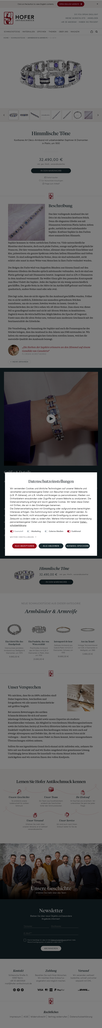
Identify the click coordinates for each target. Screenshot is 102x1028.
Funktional (76, 531)
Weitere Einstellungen (22, 537)
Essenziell (18, 531)
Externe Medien (56, 531)
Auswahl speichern (78, 546)
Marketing (36, 531)
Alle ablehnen (51, 546)
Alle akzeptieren (24, 546)
